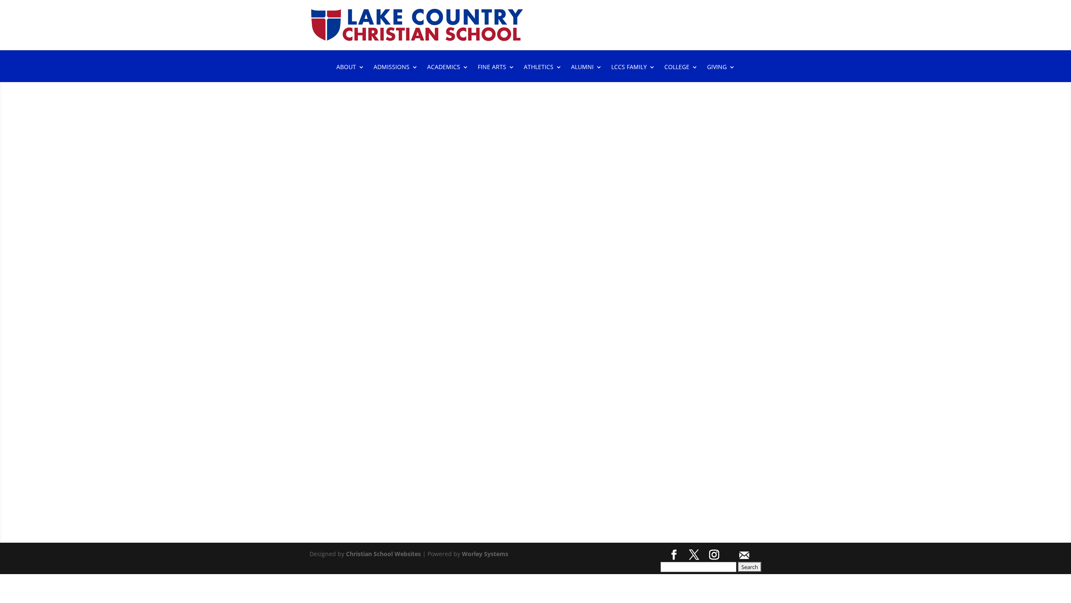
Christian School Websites (383, 554)
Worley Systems (485, 554)
